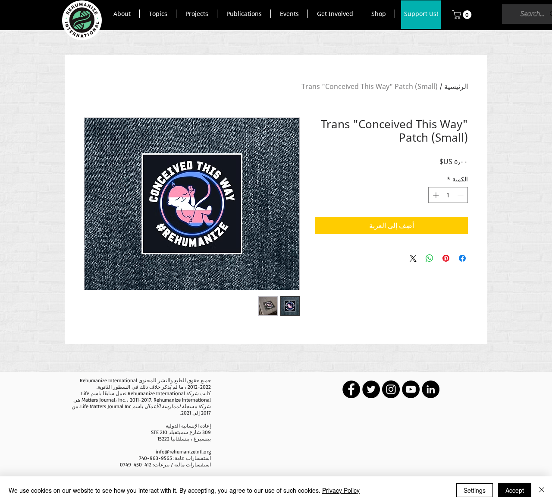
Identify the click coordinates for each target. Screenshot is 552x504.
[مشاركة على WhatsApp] (429, 258)
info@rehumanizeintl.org (183, 451)
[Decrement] (461, 195)
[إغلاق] (541, 490)
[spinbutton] (448, 195)
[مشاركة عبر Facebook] (462, 258)
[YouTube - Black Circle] (411, 389)
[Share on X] (413, 258)
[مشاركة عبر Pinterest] (446, 258)
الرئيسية (456, 86)
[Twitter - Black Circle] (371, 389)
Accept (514, 490)
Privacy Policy (341, 490)
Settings (475, 490)
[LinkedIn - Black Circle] (430, 389)
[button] (121, 14)
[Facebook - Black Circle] (351, 389)
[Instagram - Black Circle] (391, 389)
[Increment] (435, 195)
